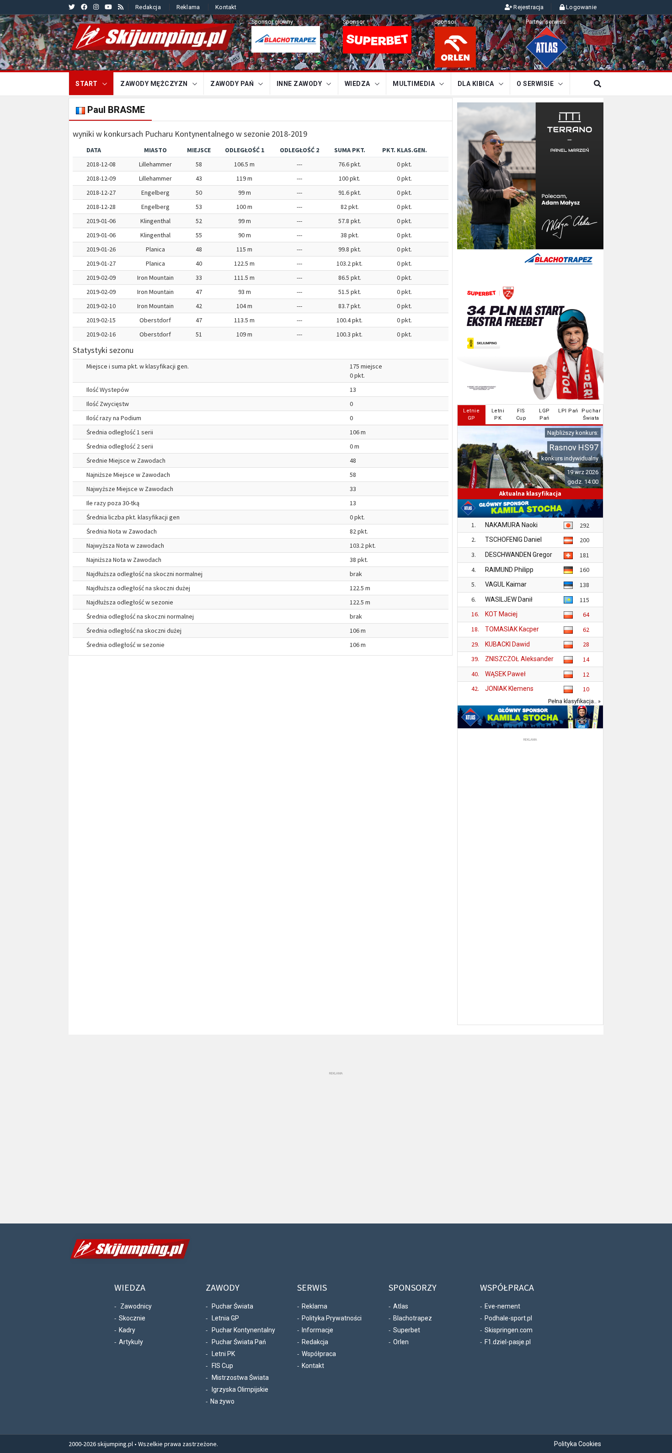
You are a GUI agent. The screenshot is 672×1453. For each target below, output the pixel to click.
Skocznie (132, 1318)
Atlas (400, 1306)
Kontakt (225, 7)
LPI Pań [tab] (568, 411)
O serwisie (535, 83)
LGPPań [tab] (544, 414)
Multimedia (414, 83)
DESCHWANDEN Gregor (518, 554)
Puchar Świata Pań (239, 1342)
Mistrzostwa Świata (240, 1377)
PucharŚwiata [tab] (591, 414)
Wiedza (357, 83)
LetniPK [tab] (498, 414)
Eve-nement (502, 1306)
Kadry (127, 1330)
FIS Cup (222, 1365)
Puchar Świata (232, 1306)
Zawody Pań (232, 83)
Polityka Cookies (577, 1444)
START (86, 83)
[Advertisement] (530, 880)
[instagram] (96, 7)
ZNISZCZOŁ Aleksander (519, 658)
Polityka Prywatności (332, 1318)
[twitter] (72, 7)
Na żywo (222, 1401)
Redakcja (148, 7)
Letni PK (223, 1353)
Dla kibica (476, 83)
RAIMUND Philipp (509, 569)
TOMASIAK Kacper (512, 629)
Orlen (401, 1342)
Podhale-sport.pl (508, 1318)
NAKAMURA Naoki (511, 525)
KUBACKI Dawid (507, 644)
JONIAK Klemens (509, 688)
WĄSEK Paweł (505, 674)
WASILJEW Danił (509, 599)
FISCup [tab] (521, 414)
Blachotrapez (412, 1318)
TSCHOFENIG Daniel (513, 539)
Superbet (406, 1330)
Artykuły (131, 1342)
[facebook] (84, 7)
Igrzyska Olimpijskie (240, 1389)
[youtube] (108, 7)
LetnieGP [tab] (471, 414)
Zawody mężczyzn (154, 83)
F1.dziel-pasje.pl (508, 1342)
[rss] (120, 7)
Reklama (188, 7)
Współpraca (319, 1353)
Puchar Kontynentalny (243, 1330)
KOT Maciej (501, 614)
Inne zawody (299, 83)
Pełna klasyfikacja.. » (574, 701)
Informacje (317, 1330)
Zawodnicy (136, 1306)
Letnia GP (225, 1318)
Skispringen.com (509, 1330)
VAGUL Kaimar (506, 584)
